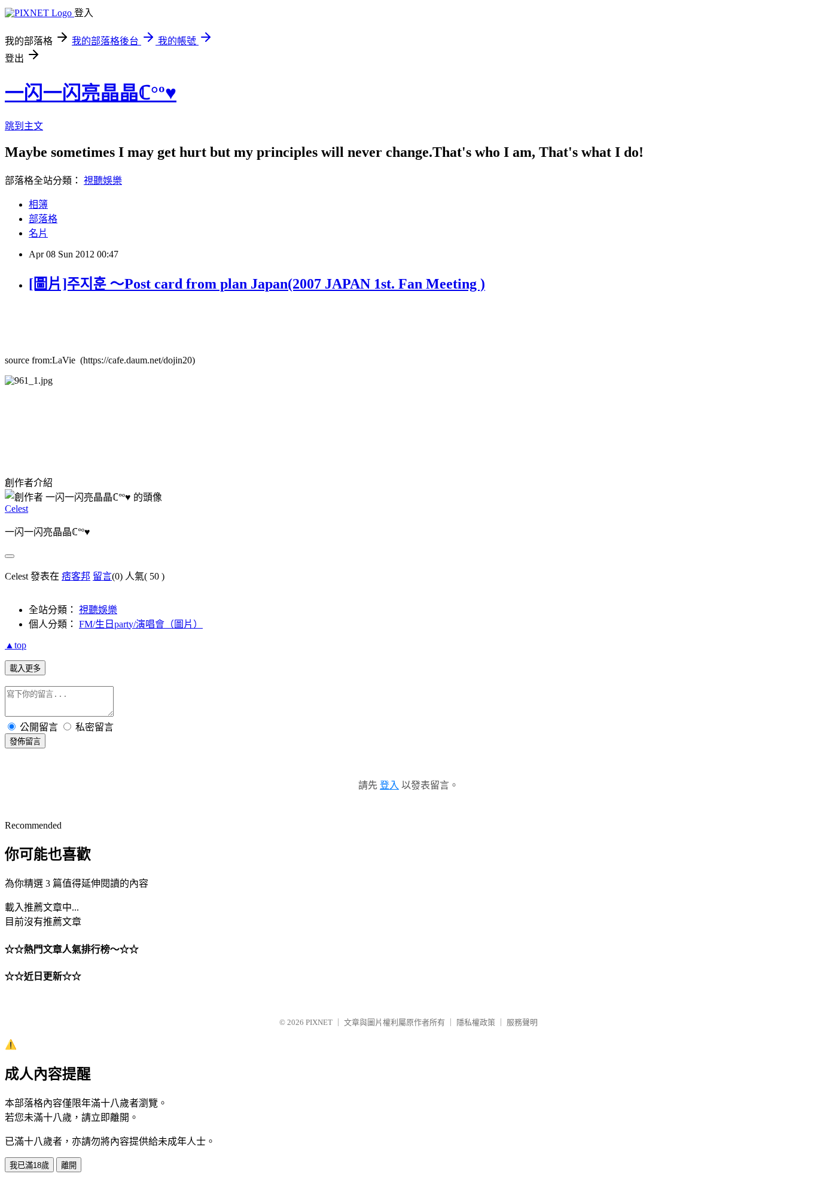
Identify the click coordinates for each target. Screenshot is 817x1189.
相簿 (38, 204)
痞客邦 (76, 576)
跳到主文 (24, 126)
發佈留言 (25, 741)
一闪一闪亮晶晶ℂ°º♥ (90, 93)
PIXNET (319, 1022)
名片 (38, 233)
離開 (69, 1165)
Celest (16, 508)
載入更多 (25, 668)
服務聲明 (522, 1022)
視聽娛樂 (103, 180)
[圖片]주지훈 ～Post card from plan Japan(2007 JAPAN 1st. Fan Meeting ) (257, 284)
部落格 (43, 219)
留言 (102, 576)
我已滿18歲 (29, 1165)
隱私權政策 (475, 1022)
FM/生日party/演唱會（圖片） (141, 624)
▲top (15, 645)
